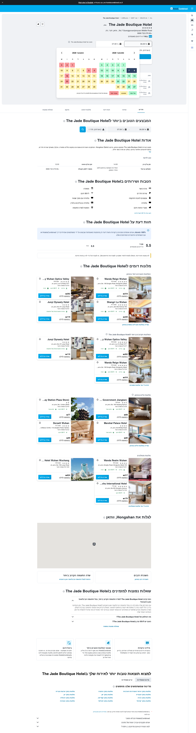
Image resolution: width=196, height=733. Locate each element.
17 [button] (113, 76)
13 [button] (134, 76)
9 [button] (118, 70)
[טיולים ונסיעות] (192, 41)
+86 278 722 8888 (144, 33)
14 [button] (129, 76)
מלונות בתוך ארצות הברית (65, 691)
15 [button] (123, 76)
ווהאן (126, 18)
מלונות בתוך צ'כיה (144, 697)
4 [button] (107, 65)
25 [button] (107, 81)
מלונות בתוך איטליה (67, 697)
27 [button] (134, 87)
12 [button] (102, 70)
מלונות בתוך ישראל (144, 701)
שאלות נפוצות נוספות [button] (111, 626)
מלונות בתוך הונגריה (143, 694)
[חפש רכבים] (192, 25)
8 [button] (123, 70)
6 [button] (134, 70)
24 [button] (113, 81)
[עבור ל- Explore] (192, 34)
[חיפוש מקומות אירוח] (192, 20)
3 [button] (112, 65)
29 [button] (123, 87)
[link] (135, 324)
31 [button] (62, 87)
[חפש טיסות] (192, 15)
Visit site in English (85, 2)
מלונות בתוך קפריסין (105, 697)
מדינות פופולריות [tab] (143, 680)
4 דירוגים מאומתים (135, 36)
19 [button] (102, 76)
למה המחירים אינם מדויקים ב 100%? (135, 726)
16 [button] (118, 76)
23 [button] (118, 81)
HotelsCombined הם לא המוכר (138, 718)
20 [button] (134, 81)
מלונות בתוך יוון (69, 694)
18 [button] (107, 76)
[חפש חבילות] (192, 30)
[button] (2, 2)
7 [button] (129, 70)
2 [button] (118, 65)
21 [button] (129, 81)
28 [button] (129, 87)
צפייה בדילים (102, 296)
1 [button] (123, 65)
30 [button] (118, 87)
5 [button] (101, 65)
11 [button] (107, 70)
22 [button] (123, 81)
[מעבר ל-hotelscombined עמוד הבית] (179, 8)
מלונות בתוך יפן (107, 694)
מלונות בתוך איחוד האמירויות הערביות (137, 691)
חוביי (136, 18)
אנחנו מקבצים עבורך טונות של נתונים (135, 722)
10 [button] (113, 70)
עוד (150, 152)
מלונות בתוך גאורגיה (67, 701)
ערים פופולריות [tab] (127, 680)
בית (151, 18)
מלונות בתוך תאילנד (105, 701)
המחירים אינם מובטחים (100, 712)
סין (146, 18)
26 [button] (102, 81)
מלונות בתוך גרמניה (105, 691)
